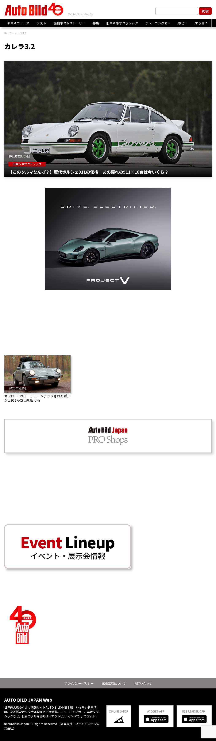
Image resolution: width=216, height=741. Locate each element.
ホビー (183, 23)
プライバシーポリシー (79, 683)
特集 (96, 23)
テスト (41, 23)
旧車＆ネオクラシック (122, 23)
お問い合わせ (143, 683)
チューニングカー (158, 23)
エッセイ (201, 23)
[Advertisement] (108, 319)
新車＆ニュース (18, 23)
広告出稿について (114, 683)
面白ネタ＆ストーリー (69, 23)
